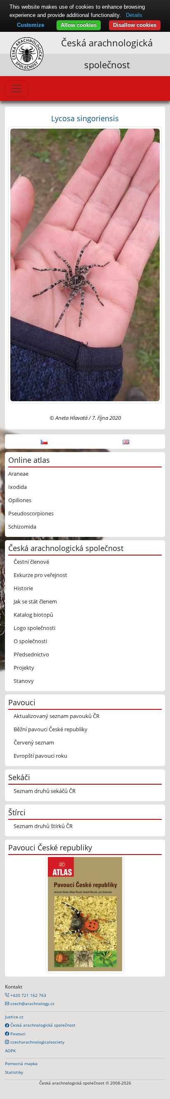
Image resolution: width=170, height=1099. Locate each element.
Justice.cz (14, 1017)
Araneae (18, 473)
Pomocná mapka (21, 1063)
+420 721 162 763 (27, 995)
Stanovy (24, 681)
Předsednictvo (31, 654)
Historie (23, 588)
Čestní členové (31, 561)
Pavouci (17, 1034)
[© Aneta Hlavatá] (85, 264)
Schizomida (22, 526)
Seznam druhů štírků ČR (43, 826)
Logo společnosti (34, 628)
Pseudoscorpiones (31, 513)
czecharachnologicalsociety (36, 1042)
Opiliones (19, 500)
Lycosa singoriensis (85, 118)
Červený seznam (34, 742)
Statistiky (14, 1072)
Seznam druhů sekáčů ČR (45, 791)
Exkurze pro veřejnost (40, 575)
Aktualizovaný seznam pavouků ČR (56, 716)
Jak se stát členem (35, 601)
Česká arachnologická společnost (42, 1025)
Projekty (24, 667)
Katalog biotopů (33, 614)
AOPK (10, 1051)
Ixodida (17, 487)
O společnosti (30, 641)
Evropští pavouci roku (40, 755)
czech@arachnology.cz (31, 1003)
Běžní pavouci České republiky (50, 729)
